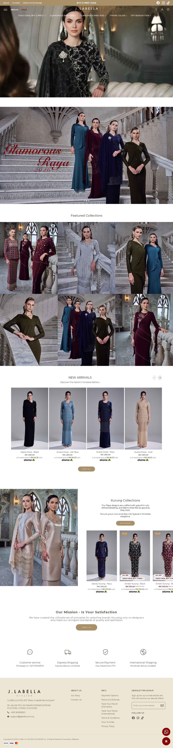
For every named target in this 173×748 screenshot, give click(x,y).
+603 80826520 (18, 712)
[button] (84, 200)
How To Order (107, 722)
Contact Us (76, 700)
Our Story (75, 695)
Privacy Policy (107, 726)
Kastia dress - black (30, 452)
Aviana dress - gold (143, 452)
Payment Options (109, 695)
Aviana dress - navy (105, 452)
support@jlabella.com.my (22, 716)
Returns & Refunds (110, 700)
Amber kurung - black (135, 584)
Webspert (75, 739)
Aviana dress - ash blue (67, 452)
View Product (35, 743)
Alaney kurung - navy (102, 584)
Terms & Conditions (110, 718)
